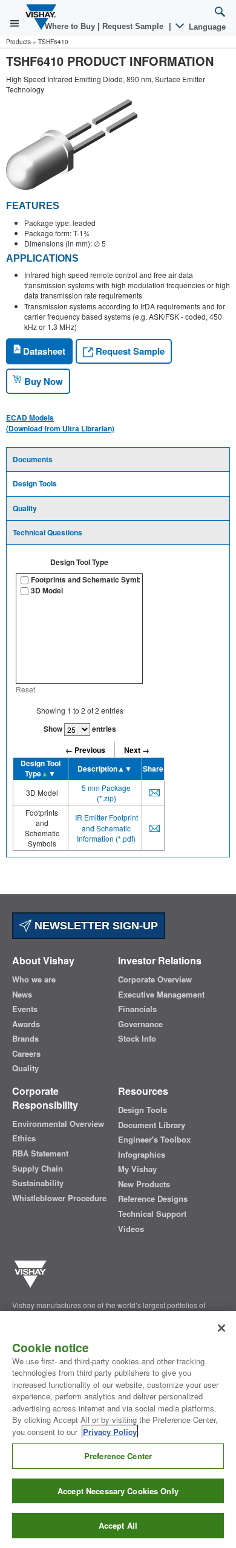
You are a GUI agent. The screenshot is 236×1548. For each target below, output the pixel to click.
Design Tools (35, 483)
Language (206, 26)
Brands (25, 1038)
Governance (140, 1024)
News (22, 994)
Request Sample (129, 351)
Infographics (141, 1154)
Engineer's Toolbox (154, 1139)
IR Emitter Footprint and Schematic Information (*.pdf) (106, 827)
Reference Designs (153, 1198)
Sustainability (38, 1183)
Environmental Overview (58, 1123)
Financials (137, 1009)
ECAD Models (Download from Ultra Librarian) (60, 423)
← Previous (85, 749)
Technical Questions (47, 532)
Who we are (34, 979)
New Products (144, 1184)
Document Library (151, 1125)
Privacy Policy (110, 1431)
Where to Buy (71, 26)
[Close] (221, 1328)
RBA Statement (40, 1153)
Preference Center (118, 1456)
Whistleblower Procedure (59, 1198)
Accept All (118, 1525)
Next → (136, 749)
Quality (25, 508)
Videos (131, 1229)
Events (25, 1009)
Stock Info (137, 1038)
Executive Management (161, 994)
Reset (25, 689)
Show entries (80, 728)
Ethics (24, 1138)
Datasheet (43, 351)
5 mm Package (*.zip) (106, 792)
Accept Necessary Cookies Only (118, 1491)
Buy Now (42, 381)
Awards (26, 1024)
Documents (33, 459)
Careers (26, 1053)
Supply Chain (37, 1168)
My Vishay (137, 1169)
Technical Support (152, 1213)
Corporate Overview (155, 979)
